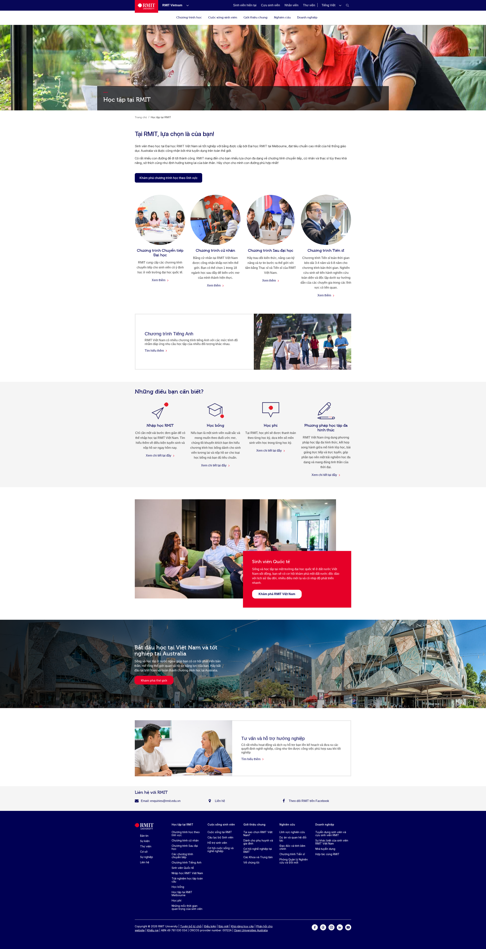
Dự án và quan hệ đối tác (292, 839)
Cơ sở (144, 851)
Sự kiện (145, 841)
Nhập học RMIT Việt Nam (187, 873)
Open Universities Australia (251, 930)
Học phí (176, 900)
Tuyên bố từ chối (191, 926)
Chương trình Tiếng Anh (186, 862)
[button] (331, 5)
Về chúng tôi (251, 862)
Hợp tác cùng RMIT (327, 854)
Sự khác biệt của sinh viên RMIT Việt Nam (331, 842)
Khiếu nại (153, 930)
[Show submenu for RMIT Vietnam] (186, 5)
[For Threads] (323, 927)
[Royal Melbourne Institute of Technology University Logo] (146, 6)
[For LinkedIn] (340, 927)
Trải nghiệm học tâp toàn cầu (187, 880)
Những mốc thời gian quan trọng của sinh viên (187, 907)
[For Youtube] (348, 927)
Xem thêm (159, 280)
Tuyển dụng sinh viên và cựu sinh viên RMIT (330, 833)
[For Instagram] (331, 927)
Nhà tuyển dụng (325, 848)
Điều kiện (210, 926)
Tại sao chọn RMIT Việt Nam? (257, 833)
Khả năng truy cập (242, 926)
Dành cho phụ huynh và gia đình (258, 842)
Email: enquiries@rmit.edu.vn (161, 801)
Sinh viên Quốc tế (183, 867)
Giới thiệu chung (255, 17)
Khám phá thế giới (154, 680)
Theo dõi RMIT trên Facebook (309, 801)
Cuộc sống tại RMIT (219, 832)
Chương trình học (189, 17)
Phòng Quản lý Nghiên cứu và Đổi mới (293, 861)
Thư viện (145, 846)
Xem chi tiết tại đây (159, 455)
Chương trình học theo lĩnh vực (186, 833)
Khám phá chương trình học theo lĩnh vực (168, 178)
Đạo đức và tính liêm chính (292, 847)
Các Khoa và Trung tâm (258, 857)
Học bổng (178, 886)
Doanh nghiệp (307, 17)
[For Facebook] (315, 927)
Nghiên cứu (282, 17)
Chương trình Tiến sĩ (292, 854)
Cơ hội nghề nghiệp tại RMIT (257, 850)
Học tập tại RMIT (182, 824)
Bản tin (144, 835)
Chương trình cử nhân (185, 840)
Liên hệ (220, 801)
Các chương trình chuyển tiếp (182, 855)
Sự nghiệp (146, 857)
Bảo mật (224, 926)
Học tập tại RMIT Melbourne (182, 893)
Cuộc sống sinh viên (222, 17)
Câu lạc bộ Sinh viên (220, 837)
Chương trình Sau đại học (185, 847)
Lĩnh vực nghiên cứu (292, 832)
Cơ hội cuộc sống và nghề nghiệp (220, 849)
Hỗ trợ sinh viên (217, 842)
